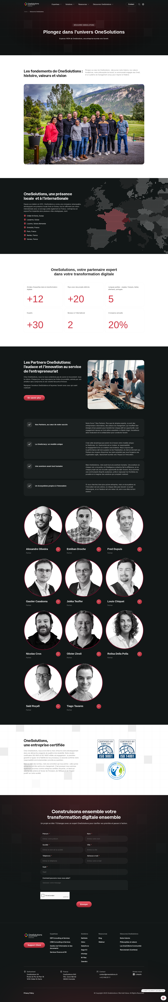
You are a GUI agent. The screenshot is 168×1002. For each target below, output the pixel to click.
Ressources (82, 4)
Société (45, 845)
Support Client (34, 945)
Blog (100, 938)
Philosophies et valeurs (128, 942)
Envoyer (84, 904)
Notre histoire (125, 938)
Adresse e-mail (92, 856)
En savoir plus (34, 398)
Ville (88, 845)
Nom (89, 834)
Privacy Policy (29, 993)
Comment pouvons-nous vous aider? (56, 878)
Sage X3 (84, 950)
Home (26, 11)
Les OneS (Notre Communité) (130, 946)
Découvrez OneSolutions (102, 4)
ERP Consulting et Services (60, 938)
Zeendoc (84, 961)
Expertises (55, 4)
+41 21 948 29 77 (104, 977)
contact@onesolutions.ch (108, 974)
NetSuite (84, 938)
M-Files (84, 958)
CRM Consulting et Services (60, 942)
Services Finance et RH (58, 952)
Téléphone (46, 856)
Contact (131, 4)
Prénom (45, 834)
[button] (139, 4)
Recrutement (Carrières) (128, 950)
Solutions (69, 4)
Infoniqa (84, 954)
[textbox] (46, 872)
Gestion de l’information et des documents (61, 947)
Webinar (102, 942)
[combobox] (84, 872)
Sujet (44, 867)
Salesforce (85, 946)
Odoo (83, 942)
